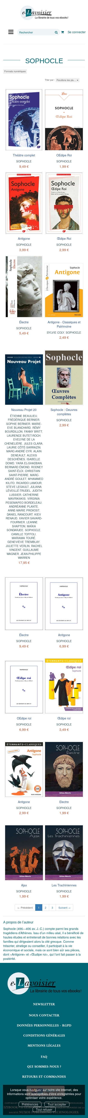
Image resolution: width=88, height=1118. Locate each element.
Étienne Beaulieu (23, 416)
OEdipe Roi (64, 155)
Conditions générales (44, 1036)
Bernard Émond (17, 467)
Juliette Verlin (17, 546)
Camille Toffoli (23, 534)
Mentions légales (44, 1046)
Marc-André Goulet (22, 477)
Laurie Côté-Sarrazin (23, 447)
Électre (24, 322)
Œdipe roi (63, 718)
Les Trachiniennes (64, 885)
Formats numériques (15, 71)
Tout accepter (57, 1104)
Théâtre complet (24, 155)
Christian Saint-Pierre (24, 473)
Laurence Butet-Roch (23, 435)
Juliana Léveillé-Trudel (24, 489)
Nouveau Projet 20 (24, 410)
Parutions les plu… (67, 80)
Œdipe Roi (64, 238)
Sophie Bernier (18, 424)
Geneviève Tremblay (23, 542)
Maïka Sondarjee (21, 528)
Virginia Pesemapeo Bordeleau (23, 500)
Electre (64, 802)
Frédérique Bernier (23, 420)
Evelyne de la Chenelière (19, 441)
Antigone (24, 238)
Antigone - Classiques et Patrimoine (64, 324)
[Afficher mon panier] (62, 32)
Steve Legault (17, 487)
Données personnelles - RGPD (44, 1026)
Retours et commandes (44, 1077)
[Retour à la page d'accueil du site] (44, 12)
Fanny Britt (33, 431)
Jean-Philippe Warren (29, 556)
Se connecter (77, 32)
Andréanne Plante (23, 506)
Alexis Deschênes (22, 457)
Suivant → (64, 907)
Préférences (30, 1104)
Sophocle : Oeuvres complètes (64, 412)
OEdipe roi (24, 718)
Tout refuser (44, 1109)
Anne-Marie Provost (23, 510)
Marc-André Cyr (19, 451)
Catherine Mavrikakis (23, 497)
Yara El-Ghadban (29, 463)
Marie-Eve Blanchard (24, 426)
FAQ (44, 1057)
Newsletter (44, 1004)
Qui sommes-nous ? (44, 1067)
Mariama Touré (23, 538)
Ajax (24, 885)
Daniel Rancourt (20, 514)
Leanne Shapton (25, 524)
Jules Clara (33, 443)
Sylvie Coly (55, 332)
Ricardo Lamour (28, 483)
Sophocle (24, 161)
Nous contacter (44, 1016)
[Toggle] (11, 31)
